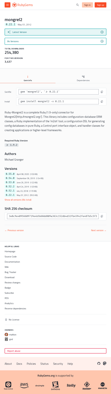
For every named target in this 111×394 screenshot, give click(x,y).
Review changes (12, 282)
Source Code (11, 256)
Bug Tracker (10, 272)
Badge (8, 287)
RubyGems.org (46, 375)
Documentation (12, 261)
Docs (19, 364)
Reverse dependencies (15, 308)
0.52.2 (10, 186)
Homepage (10, 251)
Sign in (87, 5)
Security (58, 364)
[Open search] (77, 5)
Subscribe (9, 293)
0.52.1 (10, 190)
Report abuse (13, 351)
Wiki (7, 267)
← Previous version (14, 230)
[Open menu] (7, 5)
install (7, 101)
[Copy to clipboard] (102, 92)
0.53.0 (10, 182)
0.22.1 (10, 195)
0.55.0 (10, 174)
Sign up (100, 5)
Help (70, 364)
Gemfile (8, 91)
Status (44, 364)
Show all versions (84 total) (18, 199)
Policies (31, 364)
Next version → (98, 230)
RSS (7, 298)
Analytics (9, 303)
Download (9, 277)
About (8, 364)
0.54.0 (10, 178)
